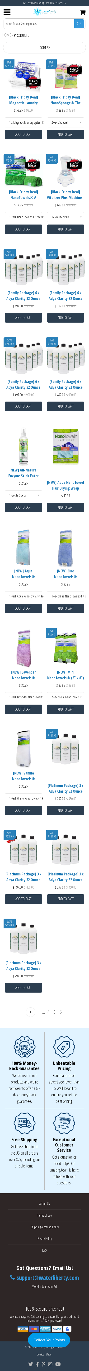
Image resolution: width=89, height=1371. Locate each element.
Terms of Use (44, 1215)
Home (6, 35)
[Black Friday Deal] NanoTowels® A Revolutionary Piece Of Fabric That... (23, 195)
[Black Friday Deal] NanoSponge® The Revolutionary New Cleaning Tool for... (65, 100)
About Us (44, 1203)
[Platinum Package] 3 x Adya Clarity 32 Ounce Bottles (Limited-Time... (66, 789)
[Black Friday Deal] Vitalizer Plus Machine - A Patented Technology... (65, 195)
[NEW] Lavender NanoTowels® (23, 675)
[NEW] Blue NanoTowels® (65, 573)
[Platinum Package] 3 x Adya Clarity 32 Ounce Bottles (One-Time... (23, 877)
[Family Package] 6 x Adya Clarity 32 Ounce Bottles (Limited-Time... (23, 296)
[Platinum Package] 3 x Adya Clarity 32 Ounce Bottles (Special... (66, 877)
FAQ (44, 1250)
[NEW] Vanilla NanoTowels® (23, 775)
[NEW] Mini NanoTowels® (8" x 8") (65, 675)
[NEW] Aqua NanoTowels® (23, 573)
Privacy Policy (44, 1238)
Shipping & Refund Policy (45, 1227)
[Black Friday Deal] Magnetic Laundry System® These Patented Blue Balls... (23, 100)
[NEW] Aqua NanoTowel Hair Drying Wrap (65, 485)
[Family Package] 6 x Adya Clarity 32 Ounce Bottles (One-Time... (66, 296)
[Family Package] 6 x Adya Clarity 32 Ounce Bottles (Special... (23, 385)
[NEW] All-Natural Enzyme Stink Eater (23, 472)
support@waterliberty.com (48, 1277)
